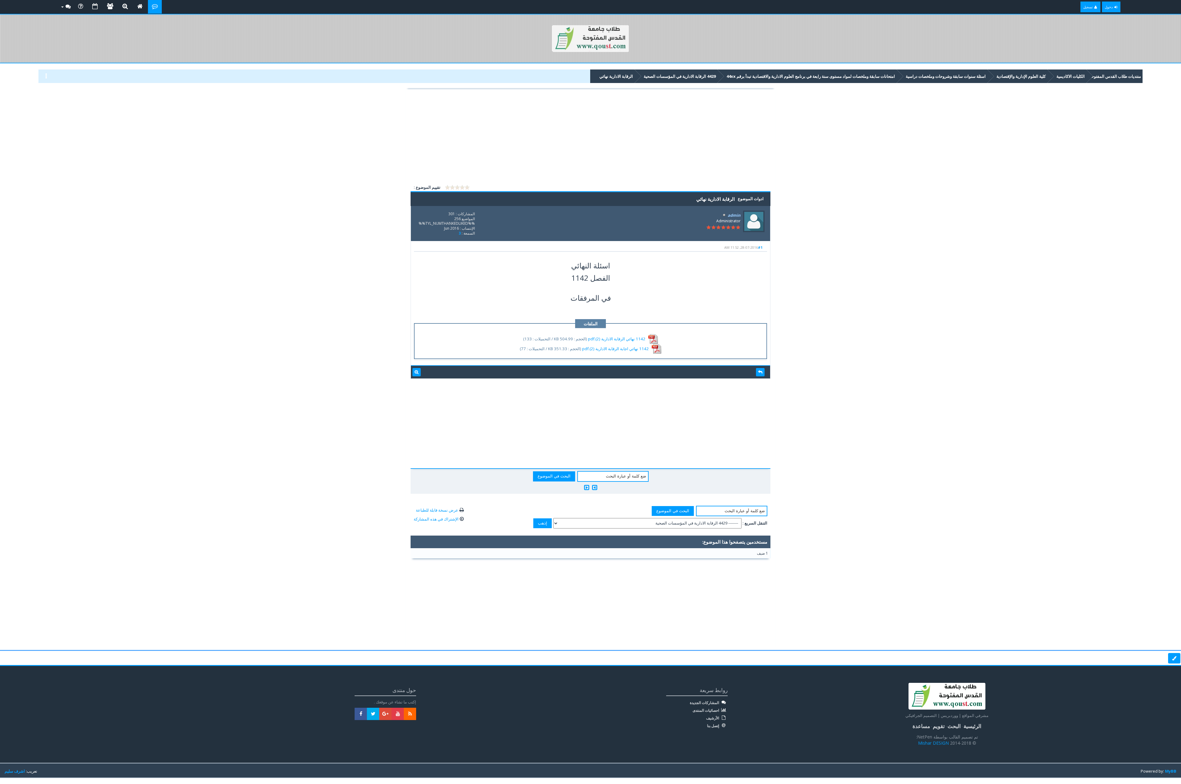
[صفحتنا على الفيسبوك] (361, 714)
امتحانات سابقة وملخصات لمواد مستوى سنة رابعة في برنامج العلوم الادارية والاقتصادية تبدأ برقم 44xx (810, 76)
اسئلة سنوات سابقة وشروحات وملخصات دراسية (946, 76)
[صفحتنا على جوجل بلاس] (385, 714)
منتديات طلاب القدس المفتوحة (1115, 76)
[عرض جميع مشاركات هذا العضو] (416, 372)
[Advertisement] (590, 138)
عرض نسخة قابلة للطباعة (437, 510)
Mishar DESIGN (934, 743)
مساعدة (921, 726)
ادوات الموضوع (751, 198)
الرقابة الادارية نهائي (616, 76)
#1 (760, 247)
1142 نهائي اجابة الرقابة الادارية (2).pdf (615, 348)
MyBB (1170, 771)
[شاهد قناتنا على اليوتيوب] (398, 714)
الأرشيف (713, 718)
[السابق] (594, 487)
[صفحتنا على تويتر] (373, 714)
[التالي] (586, 487)
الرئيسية (972, 726)
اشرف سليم (15, 771)
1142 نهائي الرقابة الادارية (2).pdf (617, 338)
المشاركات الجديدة (705, 703)
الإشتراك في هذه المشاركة (436, 519)
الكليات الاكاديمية (1070, 76)
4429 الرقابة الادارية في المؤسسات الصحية (680, 76)
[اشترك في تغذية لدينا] (410, 714)
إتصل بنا (713, 726)
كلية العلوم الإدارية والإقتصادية (1021, 76)
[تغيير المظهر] (1174, 658)
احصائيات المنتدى (706, 710)
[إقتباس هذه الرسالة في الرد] (760, 372)
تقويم (939, 726)
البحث (954, 726)
